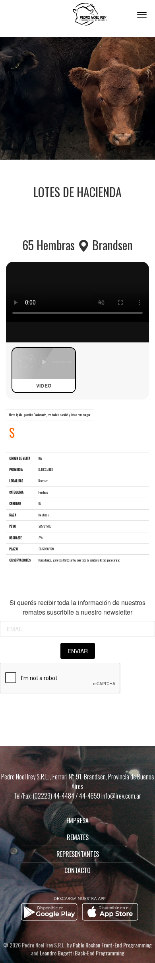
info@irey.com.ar (121, 796)
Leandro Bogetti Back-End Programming (82, 953)
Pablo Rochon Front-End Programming (112, 945)
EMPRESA (77, 820)
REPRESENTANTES (77, 854)
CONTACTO (77, 870)
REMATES (78, 837)
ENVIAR (78, 651)
